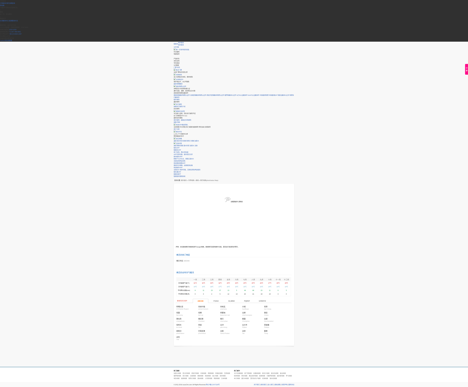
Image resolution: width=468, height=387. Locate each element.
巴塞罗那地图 (271, 376)
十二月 (286, 280)
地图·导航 (177, 122)
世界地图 (191, 180)
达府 (244, 331)
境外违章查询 (10, 3)
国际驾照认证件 (181, 86)
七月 (245, 280)
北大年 (244, 325)
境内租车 (181, 45)
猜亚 (266, 313)
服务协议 (291, 385)
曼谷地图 (283, 373)
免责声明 (284, 385)
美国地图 (184, 378)
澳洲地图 (200, 378)
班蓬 (178, 313)
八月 (253, 280)
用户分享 (177, 129)
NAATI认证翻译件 (253, 95)
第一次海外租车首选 (182, 50)
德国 (192, 141)
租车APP (177, 148)
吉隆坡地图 (257, 373)
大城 (244, 307)
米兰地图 (237, 378)
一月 (195, 280)
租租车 (176, 44)
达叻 (178, 337)
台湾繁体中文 (4, 21)
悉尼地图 (244, 376)
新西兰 (188, 141)
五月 (228, 280)
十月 (270, 280)
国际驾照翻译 (178, 84)
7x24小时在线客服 (6, 40)
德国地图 (200, 376)
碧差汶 (178, 331)
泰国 (184, 141)
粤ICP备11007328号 (213, 385)
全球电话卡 (179, 79)
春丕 (222, 319)
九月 (261, 280)
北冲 (222, 325)
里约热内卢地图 (255, 378)
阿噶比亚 (179, 307)
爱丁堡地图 (248, 373)
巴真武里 (201, 331)
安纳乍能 (201, 307)
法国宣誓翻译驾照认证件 (198, 95)
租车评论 (179, 132)
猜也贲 (178, 319)
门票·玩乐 (177, 67)
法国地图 (193, 376)
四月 (220, 280)
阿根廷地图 (219, 373)
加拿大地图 (177, 373)
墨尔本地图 (245, 378)
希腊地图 (211, 373)
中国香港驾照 (264, 95)
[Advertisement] (234, 356)
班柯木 (178, 325)
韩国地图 (217, 378)
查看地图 (187, 261)
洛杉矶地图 (273, 378)
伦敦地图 (265, 378)
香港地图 (262, 376)
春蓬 (244, 319)
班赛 (200, 313)
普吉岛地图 (274, 373)
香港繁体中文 (13, 21)
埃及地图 (177, 378)
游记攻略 (179, 139)
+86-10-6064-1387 (15, 34)
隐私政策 (277, 385)
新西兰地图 (192, 378)
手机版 (2, 5)
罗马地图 (289, 376)
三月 (212, 280)
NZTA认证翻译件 (242, 95)
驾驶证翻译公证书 (283, 95)
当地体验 (179, 75)
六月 (236, 280)
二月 (203, 280)
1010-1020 (12, 29)
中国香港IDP (273, 95)
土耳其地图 (208, 378)
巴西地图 (227, 373)
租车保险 (177, 99)
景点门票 (179, 70)
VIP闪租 (176, 47)
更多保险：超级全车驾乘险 (182, 120)
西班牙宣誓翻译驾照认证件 (215, 95)
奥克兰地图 (265, 373)
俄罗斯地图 (177, 376)
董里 (266, 331)
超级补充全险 (180, 111)
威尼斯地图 (280, 376)
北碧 (266, 319)
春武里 (200, 319)
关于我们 (257, 385)
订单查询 (3, 3)
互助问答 (179, 143)
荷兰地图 (185, 376)
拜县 (200, 325)
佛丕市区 (179, 261)
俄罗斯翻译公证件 (230, 95)
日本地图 (224, 378)
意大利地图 (186, 373)
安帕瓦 (222, 307)
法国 (196, 146)
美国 (175, 141)
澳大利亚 (180, 141)
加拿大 (197, 141)
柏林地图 (237, 376)
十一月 (278, 280)
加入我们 (270, 385)
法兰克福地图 (238, 373)
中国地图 (203, 373)
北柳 (244, 313)
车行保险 (179, 104)
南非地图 (223, 376)
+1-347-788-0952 (15, 32)
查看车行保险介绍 (179, 106)
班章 (266, 307)
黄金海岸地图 (253, 376)
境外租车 (181, 43)
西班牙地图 (195, 373)
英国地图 (208, 376)
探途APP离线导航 (182, 125)
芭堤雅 (266, 325)
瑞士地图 (215, 376)
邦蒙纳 (222, 313)
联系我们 (264, 385)
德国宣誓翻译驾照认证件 (182, 95)
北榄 (222, 331)
